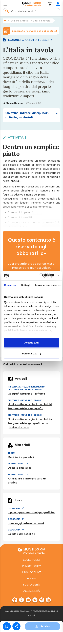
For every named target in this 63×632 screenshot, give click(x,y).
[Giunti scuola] (31, 550)
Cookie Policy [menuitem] (31, 559)
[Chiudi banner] (58, 275)
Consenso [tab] (10, 284)
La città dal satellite (21, 534)
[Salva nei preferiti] (7, 626)
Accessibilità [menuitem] (31, 590)
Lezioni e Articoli (20, 20)
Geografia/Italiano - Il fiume (26, 393)
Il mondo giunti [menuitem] (31, 572)
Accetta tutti (31, 342)
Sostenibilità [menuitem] (31, 584)
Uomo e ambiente (20, 467)
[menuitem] (14, 599)
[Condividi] (16, 626)
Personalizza (29, 353)
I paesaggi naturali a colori (26, 523)
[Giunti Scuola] (31, 4)
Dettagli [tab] (25, 284)
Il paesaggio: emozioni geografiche (31, 512)
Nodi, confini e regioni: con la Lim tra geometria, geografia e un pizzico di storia (30, 423)
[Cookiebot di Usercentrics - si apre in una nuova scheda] (40, 276)
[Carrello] (50, 4)
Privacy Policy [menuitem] (31, 566)
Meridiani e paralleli (21, 457)
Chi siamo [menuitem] (31, 578)
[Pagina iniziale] (5, 20)
